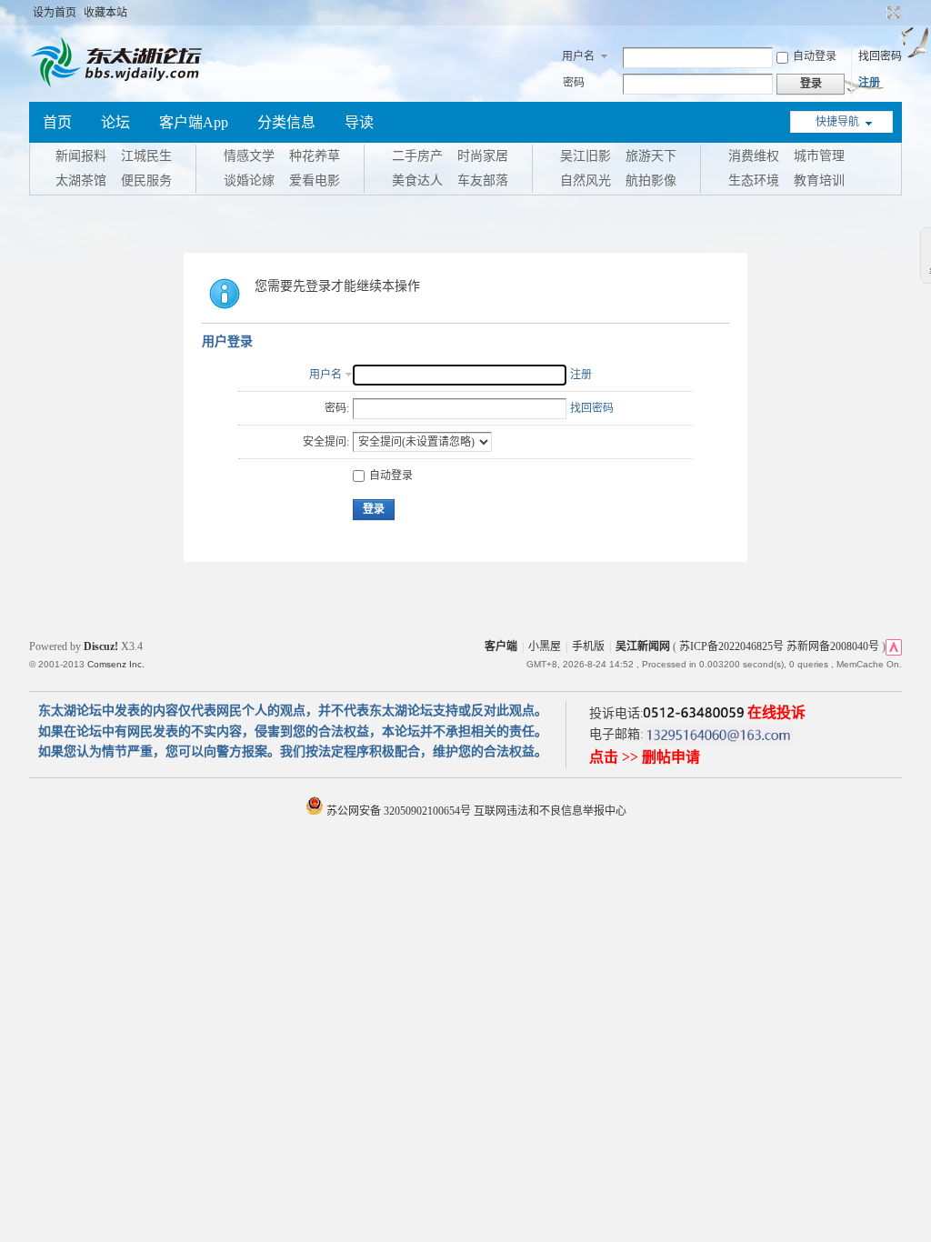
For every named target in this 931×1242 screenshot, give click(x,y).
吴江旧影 (585, 156)
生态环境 (753, 180)
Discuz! (101, 646)
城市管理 (819, 156)
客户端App (193, 122)
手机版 (588, 646)
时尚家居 (482, 156)
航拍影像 (651, 180)
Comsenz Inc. (116, 664)
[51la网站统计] (894, 646)
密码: (337, 408)
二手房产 (417, 156)
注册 (869, 82)
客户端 (501, 646)
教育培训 (819, 180)
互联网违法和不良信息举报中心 (550, 811)
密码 (574, 82)
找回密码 (880, 56)
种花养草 (314, 156)
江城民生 (146, 156)
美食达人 (417, 180)
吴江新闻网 (643, 646)
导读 (359, 122)
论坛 (115, 122)
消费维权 (753, 156)
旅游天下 (651, 156)
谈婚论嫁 (249, 180)
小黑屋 (544, 646)
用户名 (578, 56)
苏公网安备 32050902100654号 (399, 811)
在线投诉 (776, 712)
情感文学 (249, 156)
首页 (57, 122)
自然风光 (585, 180)
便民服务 (146, 180)
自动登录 (814, 56)
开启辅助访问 (876, 13)
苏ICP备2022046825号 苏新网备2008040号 (779, 646)
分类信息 (286, 122)
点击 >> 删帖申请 (644, 757)
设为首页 (54, 12)
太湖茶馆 (80, 180)
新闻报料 (80, 156)
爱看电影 (314, 180)
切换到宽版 (891, 13)
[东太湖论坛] (120, 85)
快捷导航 (837, 121)
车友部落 (482, 180)
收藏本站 (105, 12)
